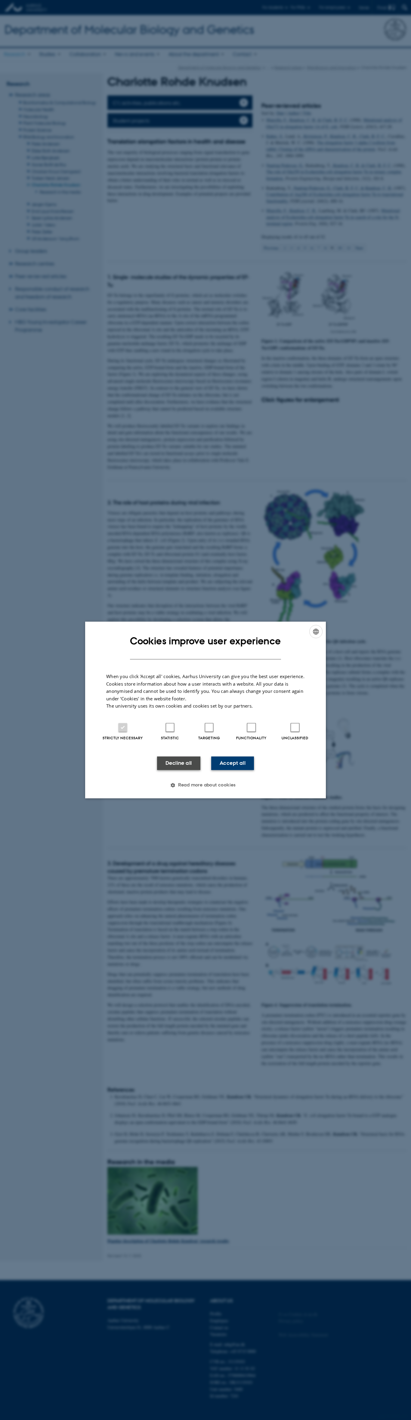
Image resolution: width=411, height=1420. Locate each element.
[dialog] (205, 710)
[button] (205, 785)
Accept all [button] (233, 763)
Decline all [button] (178, 763)
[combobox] (316, 631)
